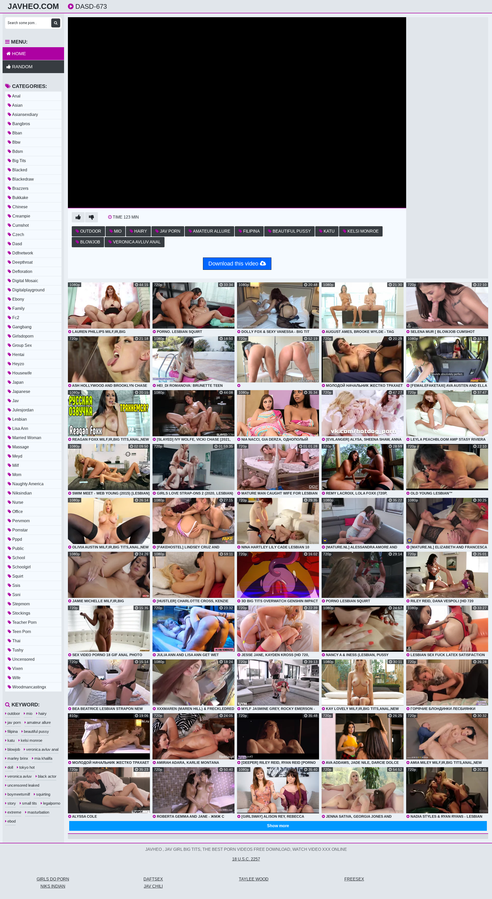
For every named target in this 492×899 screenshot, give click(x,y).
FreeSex (354, 879)
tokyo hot (26, 767)
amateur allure (211, 231)
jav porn (169, 231)
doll (9, 767)
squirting (42, 794)
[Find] (55, 22)
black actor (46, 776)
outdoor (90, 231)
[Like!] (78, 217)
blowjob (89, 242)
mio (117, 231)
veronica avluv (19, 776)
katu (329, 231)
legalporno (51, 803)
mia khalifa (42, 758)
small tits (29, 803)
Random (22, 66)
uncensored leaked (22, 785)
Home (18, 53)
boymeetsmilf (18, 794)
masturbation (37, 812)
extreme (13, 812)
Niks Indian (52, 886)
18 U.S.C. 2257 (246, 859)
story (11, 803)
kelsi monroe (362, 231)
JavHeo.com (33, 6)
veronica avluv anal (136, 242)
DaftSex (153, 879)
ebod (11, 821)
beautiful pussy (291, 231)
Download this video (234, 263)
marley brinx (17, 758)
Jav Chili (153, 886)
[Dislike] (91, 217)
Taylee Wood (254, 879)
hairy (140, 231)
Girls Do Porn (53, 879)
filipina (251, 231)
